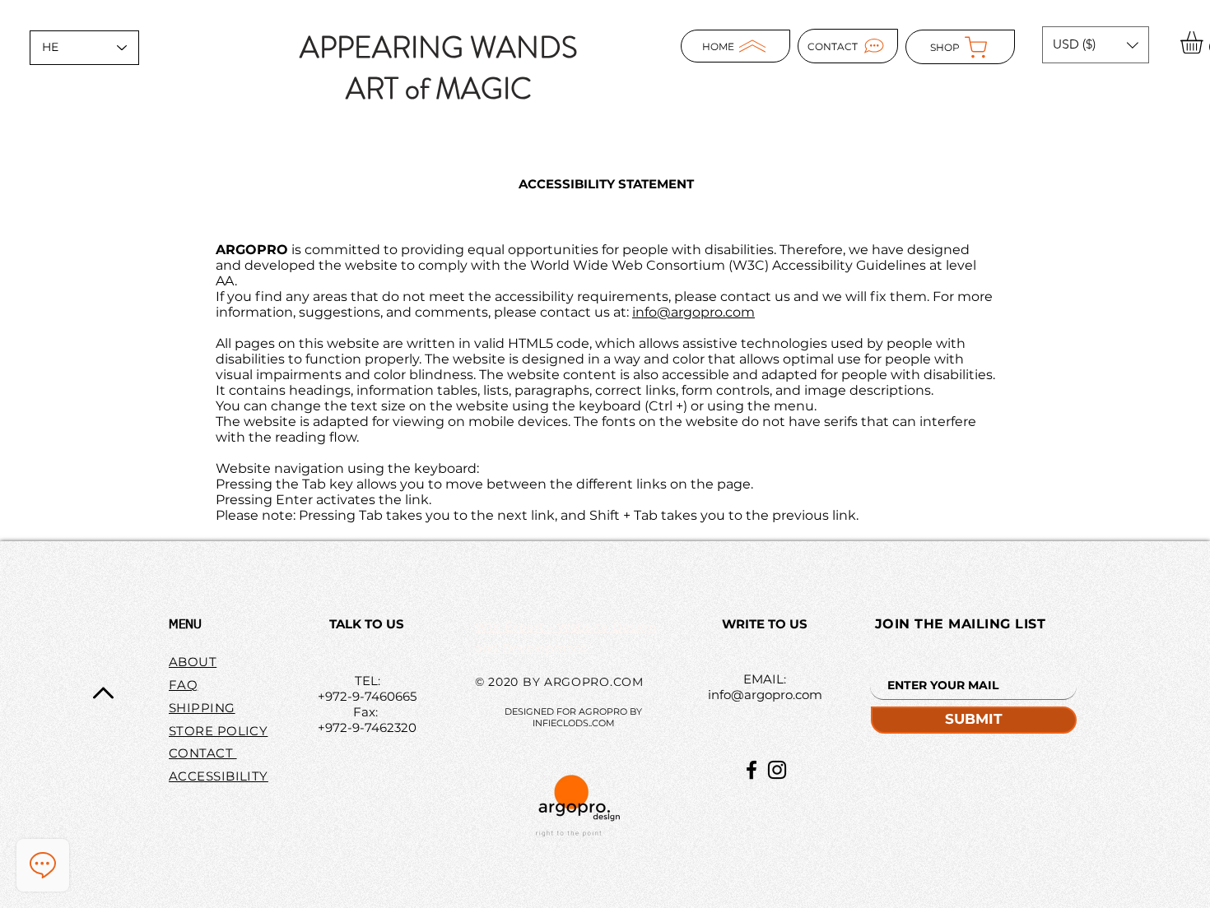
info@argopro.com (693, 312)
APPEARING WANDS (439, 47)
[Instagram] (777, 769)
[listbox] (1095, 44)
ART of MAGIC (439, 88)
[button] (1095, 44)
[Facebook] (751, 769)
